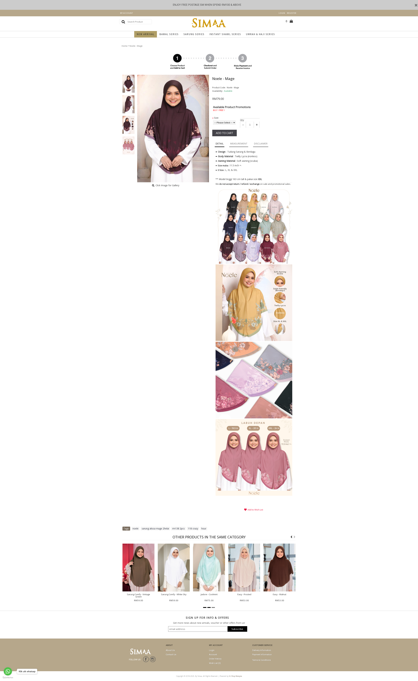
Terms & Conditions (261, 660)
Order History (215, 659)
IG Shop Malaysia (235, 676)
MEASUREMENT (238, 143)
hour (203, 528)
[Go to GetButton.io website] (8, 678)
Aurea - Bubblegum (279, 594)
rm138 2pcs (178, 528)
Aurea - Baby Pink (174, 594)
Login (211, 650)
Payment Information (262, 654)
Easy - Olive (244, 594)
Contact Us (171, 654)
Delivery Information (261, 650)
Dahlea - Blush (209, 594)
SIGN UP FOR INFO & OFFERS (207, 617)
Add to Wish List (255, 509)
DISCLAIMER (260, 143)
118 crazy (193, 528)
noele (135, 528)
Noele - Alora (138, 594)
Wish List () (215, 663)
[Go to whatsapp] (8, 671)
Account (213, 654)
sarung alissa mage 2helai (155, 528)
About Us (170, 650)
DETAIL (220, 143)
